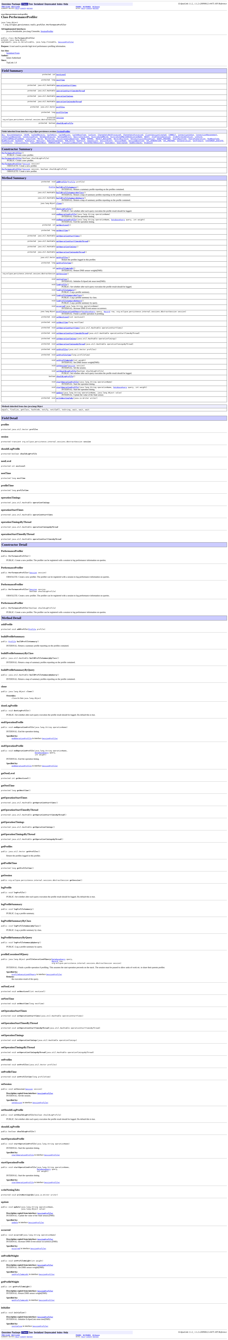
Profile (71, 182)
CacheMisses (64, 135)
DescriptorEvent (81, 137)
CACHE (26, 135)
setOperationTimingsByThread (70, 344)
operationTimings (64, 96)
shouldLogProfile (64, 123)
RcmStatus (29, 141)
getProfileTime (63, 263)
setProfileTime (63, 355)
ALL (3, 135)
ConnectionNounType (11, 137)
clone (59, 203)
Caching (92, 135)
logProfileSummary (65, 290)
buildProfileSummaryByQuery (70, 198)
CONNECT (172, 135)
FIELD (17, 8)
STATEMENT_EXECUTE (214, 141)
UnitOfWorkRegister (93, 143)
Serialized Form (13, 53)
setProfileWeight (64, 360)
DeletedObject (64, 137)
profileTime (62, 112)
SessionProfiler (47, 31)
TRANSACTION (54, 143)
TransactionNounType (72, 143)
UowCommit (110, 143)
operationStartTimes (66, 85)
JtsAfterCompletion (161, 137)
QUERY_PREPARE (164, 139)
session (60, 118)
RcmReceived (7, 141)
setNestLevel (62, 317)
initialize (61, 279)
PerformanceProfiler (12, 153)
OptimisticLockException (142, 139)
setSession (61, 366)
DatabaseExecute (48, 137)
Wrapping (148, 143)
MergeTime (49, 139)
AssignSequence (14, 135)
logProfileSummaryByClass (69, 295)
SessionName (120, 141)
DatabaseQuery (118, 220)
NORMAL (90, 139)
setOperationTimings (66, 339)
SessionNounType (136, 141)
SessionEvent (106, 141)
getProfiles (62, 258)
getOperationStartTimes (68, 236)
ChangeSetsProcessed (133, 135)
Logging (198, 137)
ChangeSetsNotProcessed (109, 135)
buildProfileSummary (66, 187)
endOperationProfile (66, 214)
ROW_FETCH (70, 141)
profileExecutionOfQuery (68, 312)
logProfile (61, 285)
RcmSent (19, 141)
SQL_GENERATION (153, 141)
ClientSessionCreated (155, 135)
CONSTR (23, 8)
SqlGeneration (184, 141)
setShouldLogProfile (66, 371)
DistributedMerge (99, 137)
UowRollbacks (135, 143)
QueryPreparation (197, 139)
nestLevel (61, 75)
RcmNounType (213, 139)
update (59, 393)
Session (26, 164)
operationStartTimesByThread (70, 91)
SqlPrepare (198, 141)
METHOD (30, 8)
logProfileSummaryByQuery (69, 301)
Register (41, 141)
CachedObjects (38, 135)
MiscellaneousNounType (68, 139)
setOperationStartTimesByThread (72, 333)
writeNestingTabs (64, 398)
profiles (60, 107)
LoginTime (30, 139)
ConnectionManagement (206, 135)
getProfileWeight (64, 268)
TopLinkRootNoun (38, 143)
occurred (60, 306)
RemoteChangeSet (55, 141)
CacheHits (52, 135)
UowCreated (122, 143)
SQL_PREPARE (169, 141)
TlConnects (7, 143)
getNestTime (62, 230)
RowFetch (81, 141)
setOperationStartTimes (68, 328)
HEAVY (146, 137)
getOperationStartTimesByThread (72, 241)
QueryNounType (179, 139)
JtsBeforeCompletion (183, 137)
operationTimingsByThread (69, 102)
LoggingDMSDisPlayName (13, 139)
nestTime (60, 80)
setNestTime (62, 322)
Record (107, 312)
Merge (40, 139)
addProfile (61, 182)
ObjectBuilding (121, 139)
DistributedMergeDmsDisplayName (126, 137)
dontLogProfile (63, 209)
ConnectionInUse (186, 135)
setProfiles (62, 349)
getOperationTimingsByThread (70, 252)
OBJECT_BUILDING (103, 139)
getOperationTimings (66, 247)
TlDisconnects (21, 143)
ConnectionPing (30, 137)
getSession (61, 274)
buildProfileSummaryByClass (70, 193)
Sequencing (92, 141)
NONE (83, 139)
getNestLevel (62, 225)
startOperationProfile (67, 382)
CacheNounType (79, 135)
